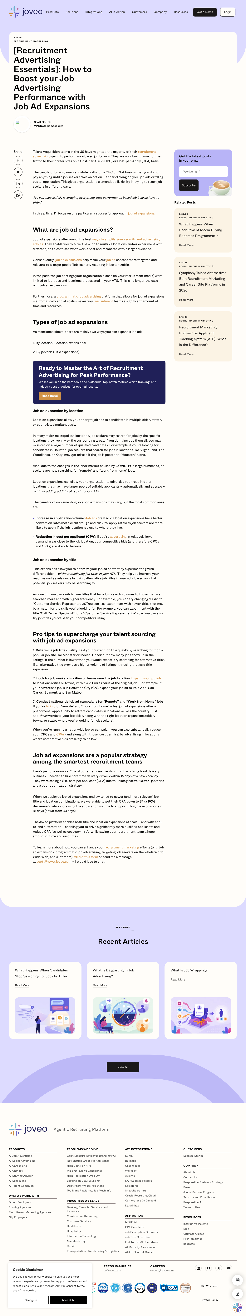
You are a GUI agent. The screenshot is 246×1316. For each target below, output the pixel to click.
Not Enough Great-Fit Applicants (88, 1161)
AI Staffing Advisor (21, 1176)
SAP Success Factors (138, 1181)
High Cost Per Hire (79, 1166)
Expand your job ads (146, 678)
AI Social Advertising (22, 1161)
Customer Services (79, 1221)
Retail (71, 1246)
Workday (130, 1171)
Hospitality (74, 1231)
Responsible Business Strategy (203, 1182)
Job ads (91, 518)
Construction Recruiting (82, 1216)
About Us (189, 1172)
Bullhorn (130, 1161)
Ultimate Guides (193, 1234)
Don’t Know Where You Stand (85, 1186)
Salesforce (132, 1186)
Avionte (130, 1176)
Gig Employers (18, 1217)
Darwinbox (132, 1205)
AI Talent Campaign (21, 1186)
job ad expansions (68, 260)
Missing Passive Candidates (84, 1171)
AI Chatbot (16, 1171)
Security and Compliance (199, 1197)
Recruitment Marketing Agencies (30, 1212)
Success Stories (193, 1156)
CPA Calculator (135, 1227)
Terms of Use (191, 1207)
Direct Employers (20, 1202)
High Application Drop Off (83, 1176)
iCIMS (129, 1156)
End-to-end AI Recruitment (142, 1242)
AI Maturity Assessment (140, 1247)
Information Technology (81, 1236)
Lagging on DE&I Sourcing (83, 1181)
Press (186, 1187)
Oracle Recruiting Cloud (140, 1195)
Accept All (68, 1300)
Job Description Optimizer (141, 1232)
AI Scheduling (17, 1181)
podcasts (189, 1244)
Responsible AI (192, 1202)
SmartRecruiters (135, 1190)
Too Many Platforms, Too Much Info (89, 1190)
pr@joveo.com (112, 1270)
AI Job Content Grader (139, 1252)
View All (123, 1067)
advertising (118, 536)
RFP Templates (192, 1239)
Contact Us (190, 1177)
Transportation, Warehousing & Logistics (93, 1251)
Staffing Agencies (20, 1207)
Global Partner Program (198, 1192)
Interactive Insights (195, 1224)
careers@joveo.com (162, 1270)
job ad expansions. (141, 213)
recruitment (104, 301)
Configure (31, 1300)
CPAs (60, 734)
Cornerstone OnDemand (140, 1200)
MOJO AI (131, 1222)
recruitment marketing (122, 847)
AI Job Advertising (20, 1156)
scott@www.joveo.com (54, 861)
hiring (50, 706)
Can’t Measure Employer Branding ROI (91, 1156)
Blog (186, 1229)
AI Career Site (18, 1166)
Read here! (50, 396)
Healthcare (74, 1226)
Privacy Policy (209, 1300)
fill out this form (86, 857)
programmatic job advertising (79, 296)
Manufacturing (76, 1241)
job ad (110, 260)
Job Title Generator (137, 1237)
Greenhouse (132, 1166)
